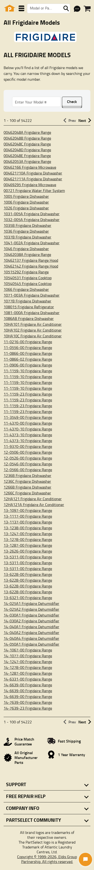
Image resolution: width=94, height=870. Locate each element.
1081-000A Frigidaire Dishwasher (32, 312)
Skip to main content (47, 25)
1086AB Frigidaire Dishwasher (29, 318)
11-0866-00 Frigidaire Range (28, 353)
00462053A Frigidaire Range (27, 161)
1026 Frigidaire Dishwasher (26, 208)
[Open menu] (21, 8)
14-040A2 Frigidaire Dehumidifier (31, 632)
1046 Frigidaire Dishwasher (26, 248)
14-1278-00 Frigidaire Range (28, 667)
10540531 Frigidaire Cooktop (28, 277)
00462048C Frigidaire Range (27, 144)
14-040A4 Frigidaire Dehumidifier (31, 638)
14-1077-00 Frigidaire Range (28, 655)
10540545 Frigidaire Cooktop (28, 283)
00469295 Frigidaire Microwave (30, 184)
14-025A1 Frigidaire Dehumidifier (31, 603)
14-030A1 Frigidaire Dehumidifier (31, 615)
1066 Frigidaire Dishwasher (26, 289)
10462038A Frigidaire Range (27, 254)
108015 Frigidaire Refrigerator (29, 306)
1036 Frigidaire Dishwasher (26, 231)
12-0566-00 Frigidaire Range (28, 469)
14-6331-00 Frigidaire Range (28, 679)
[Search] (66, 8)
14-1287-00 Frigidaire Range (28, 673)
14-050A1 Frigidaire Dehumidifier (31, 644)
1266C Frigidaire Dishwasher (27, 493)
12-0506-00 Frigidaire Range (28, 452)
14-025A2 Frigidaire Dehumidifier (31, 609)
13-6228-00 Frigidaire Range (28, 574)
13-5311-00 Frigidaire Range (28, 557)
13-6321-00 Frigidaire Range (28, 597)
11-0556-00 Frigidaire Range (28, 347)
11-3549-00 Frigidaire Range (28, 417)
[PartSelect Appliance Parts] (10, 8)
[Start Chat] (85, 859)
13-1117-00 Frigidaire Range (28, 516)
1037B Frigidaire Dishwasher (27, 237)
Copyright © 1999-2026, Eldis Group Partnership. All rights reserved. (47, 859)
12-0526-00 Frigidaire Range (28, 458)
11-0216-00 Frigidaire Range (28, 341)
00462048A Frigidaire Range (27, 132)
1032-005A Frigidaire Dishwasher (32, 219)
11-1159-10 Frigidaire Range (28, 370)
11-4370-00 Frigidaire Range (28, 423)
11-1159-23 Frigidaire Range (28, 394)
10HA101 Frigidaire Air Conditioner (33, 324)
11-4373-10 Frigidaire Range (28, 434)
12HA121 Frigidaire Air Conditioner (33, 498)
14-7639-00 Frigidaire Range (28, 702)
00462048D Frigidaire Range (27, 149)
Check (72, 101)
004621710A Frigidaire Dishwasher (33, 173)
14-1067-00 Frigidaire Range (28, 650)
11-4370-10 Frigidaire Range (28, 429)
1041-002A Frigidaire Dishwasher (32, 242)
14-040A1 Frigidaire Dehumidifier (31, 626)
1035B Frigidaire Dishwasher (27, 225)
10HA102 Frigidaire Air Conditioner (33, 330)
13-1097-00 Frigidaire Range (28, 510)
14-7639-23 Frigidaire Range (28, 708)
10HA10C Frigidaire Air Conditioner (33, 336)
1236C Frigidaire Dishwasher (27, 481)
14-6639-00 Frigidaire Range (28, 685)
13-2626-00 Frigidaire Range (28, 551)
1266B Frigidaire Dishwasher (27, 487)
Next (82, 120)
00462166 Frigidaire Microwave (30, 167)
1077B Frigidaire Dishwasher (27, 301)
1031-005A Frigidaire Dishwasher (32, 213)
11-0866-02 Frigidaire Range (28, 359)
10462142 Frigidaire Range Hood (31, 266)
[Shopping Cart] (87, 8)
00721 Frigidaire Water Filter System (34, 190)
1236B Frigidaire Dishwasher (27, 475)
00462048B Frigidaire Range (27, 138)
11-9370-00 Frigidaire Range (28, 446)
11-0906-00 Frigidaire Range (28, 365)
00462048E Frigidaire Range (27, 155)
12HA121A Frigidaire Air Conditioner (34, 504)
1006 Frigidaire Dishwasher (26, 202)
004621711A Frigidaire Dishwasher (33, 179)
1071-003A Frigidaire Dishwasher (32, 295)
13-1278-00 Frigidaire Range (28, 539)
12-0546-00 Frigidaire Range (28, 464)
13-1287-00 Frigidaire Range (28, 545)
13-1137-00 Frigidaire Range (28, 522)
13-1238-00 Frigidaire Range (28, 527)
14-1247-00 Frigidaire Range (28, 661)
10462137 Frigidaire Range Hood (31, 260)
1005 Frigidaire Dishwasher (26, 196)
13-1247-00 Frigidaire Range (28, 533)
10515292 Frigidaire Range (26, 272)
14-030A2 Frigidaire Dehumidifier (31, 621)
